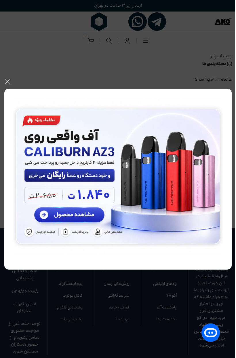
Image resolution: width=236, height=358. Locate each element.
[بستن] (7, 81)
